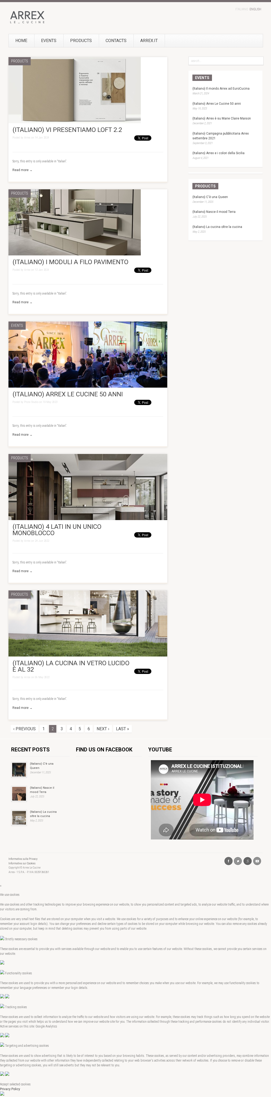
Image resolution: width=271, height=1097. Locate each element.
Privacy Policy (10, 1089)
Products (81, 40)
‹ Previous (24, 728)
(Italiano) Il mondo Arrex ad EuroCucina (221, 88)
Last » (122, 728)
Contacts (116, 40)
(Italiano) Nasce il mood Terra (214, 212)
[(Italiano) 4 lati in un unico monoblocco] (87, 519)
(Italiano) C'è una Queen (210, 197)
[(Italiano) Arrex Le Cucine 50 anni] (87, 386)
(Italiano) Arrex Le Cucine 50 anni (67, 394)
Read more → (22, 170)
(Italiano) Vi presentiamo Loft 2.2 (67, 130)
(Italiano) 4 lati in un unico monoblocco (56, 530)
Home (21, 40)
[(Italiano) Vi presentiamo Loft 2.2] (74, 122)
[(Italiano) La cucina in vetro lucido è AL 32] (87, 655)
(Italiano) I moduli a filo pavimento (70, 262)
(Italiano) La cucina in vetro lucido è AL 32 (70, 666)
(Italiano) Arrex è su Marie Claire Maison (221, 118)
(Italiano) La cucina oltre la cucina (217, 227)
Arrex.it (149, 40)
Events (48, 40)
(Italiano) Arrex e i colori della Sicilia (218, 153)
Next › (103, 728)
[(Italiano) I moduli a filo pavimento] (74, 254)
